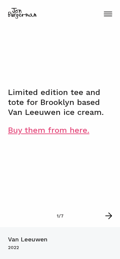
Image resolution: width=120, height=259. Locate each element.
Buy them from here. (48, 130)
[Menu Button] (108, 14)
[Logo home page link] (22, 13)
